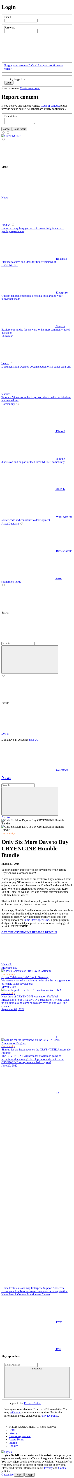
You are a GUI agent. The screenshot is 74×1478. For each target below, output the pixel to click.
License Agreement (20, 1436)
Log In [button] (5, 733)
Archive (6, 817)
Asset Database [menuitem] (10, 523)
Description (10, 116)
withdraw (15, 1412)
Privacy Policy (32, 1403)
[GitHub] (28, 1229)
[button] (31, 58)
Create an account (30, 88)
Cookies (13, 1445)
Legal (12, 1429)
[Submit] (29, 801)
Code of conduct (50, 105)
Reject (19, 1474)
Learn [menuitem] (5, 363)
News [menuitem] (4, 197)
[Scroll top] (28, 1284)
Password (9, 27)
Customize (7, 1474)
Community (8, 833)
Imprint (13, 1442)
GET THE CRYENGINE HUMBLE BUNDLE (29, 932)
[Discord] (28, 1257)
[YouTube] (28, 1202)
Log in (9, 82)
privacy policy (50, 1415)
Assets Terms (16, 1439)
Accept (29, 1474)
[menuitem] (11, 135)
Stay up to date (10, 1356)
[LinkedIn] (28, 1175)
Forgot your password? (17, 65)
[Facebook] (28, 1147)
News (6, 777)
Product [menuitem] (6, 224)
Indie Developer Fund (36, 919)
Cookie (62, 1467)
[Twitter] (28, 1120)
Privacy (13, 1433)
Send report (20, 129)
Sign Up (33, 739)
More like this (9, 967)
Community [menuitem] (8, 403)
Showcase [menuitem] (7, 335)
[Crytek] (6, 1451)
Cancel (6, 129)
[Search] (28, 639)
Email (7, 17)
